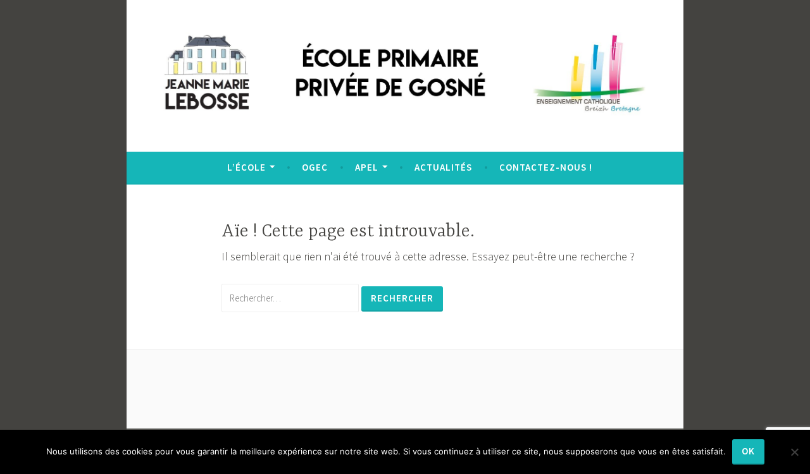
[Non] (794, 452)
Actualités (443, 167)
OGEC (315, 167)
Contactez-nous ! (545, 167)
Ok (748, 451)
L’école (246, 167)
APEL (366, 167)
